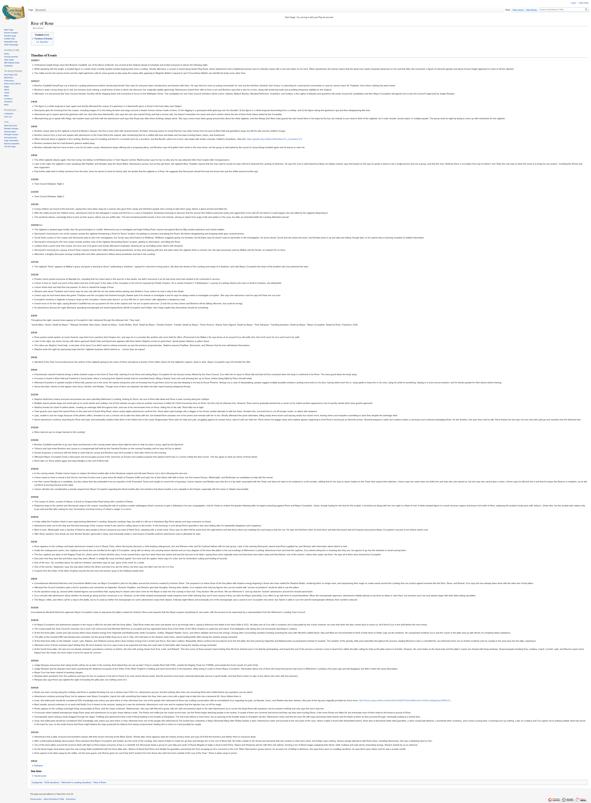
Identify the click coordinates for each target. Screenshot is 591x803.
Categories (37, 782)
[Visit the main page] (13, 12)
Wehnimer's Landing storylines (76, 782)
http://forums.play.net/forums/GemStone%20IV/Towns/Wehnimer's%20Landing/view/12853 (403, 700)
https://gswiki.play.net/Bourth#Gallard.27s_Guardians (272, 139)
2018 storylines (51, 782)
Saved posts (40, 776)
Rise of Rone (100, 782)
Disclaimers (71, 799)
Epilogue (38, 765)
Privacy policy (36, 799)
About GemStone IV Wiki (54, 799)
